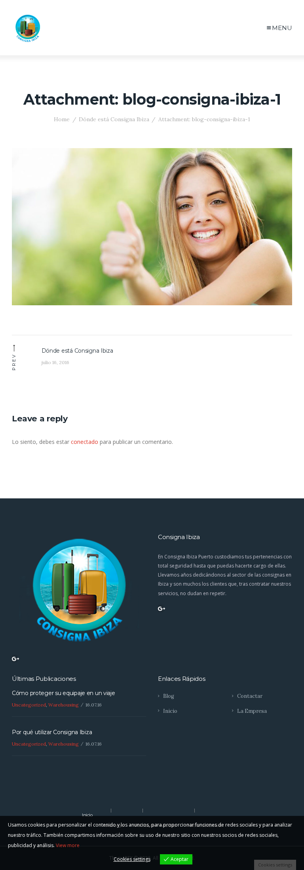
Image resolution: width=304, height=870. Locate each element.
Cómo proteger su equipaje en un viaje (63, 693)
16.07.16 (94, 705)
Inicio (170, 711)
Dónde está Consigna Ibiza (114, 119)
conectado (84, 441)
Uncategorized (29, 705)
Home (62, 119)
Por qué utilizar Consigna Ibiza (52, 732)
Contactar (249, 696)
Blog (168, 696)
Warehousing (63, 705)
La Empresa (252, 711)
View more (68, 845)
